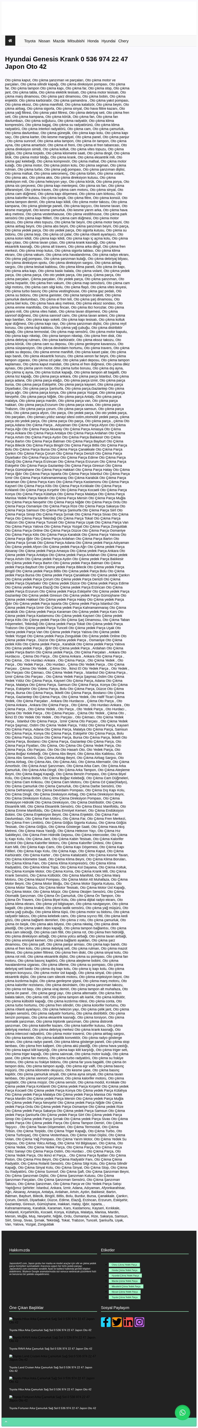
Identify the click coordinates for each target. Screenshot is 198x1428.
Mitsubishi (75, 41)
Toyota (30, 41)
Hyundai (108, 41)
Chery (123, 41)
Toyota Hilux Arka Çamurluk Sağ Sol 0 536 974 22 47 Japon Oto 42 (50, 1330)
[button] (182, 1412)
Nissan (44, 41)
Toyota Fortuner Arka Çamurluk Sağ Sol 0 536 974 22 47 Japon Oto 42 (52, 1408)
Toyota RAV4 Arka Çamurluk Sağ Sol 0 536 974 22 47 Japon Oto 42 (50, 1348)
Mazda (59, 41)
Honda (93, 41)
